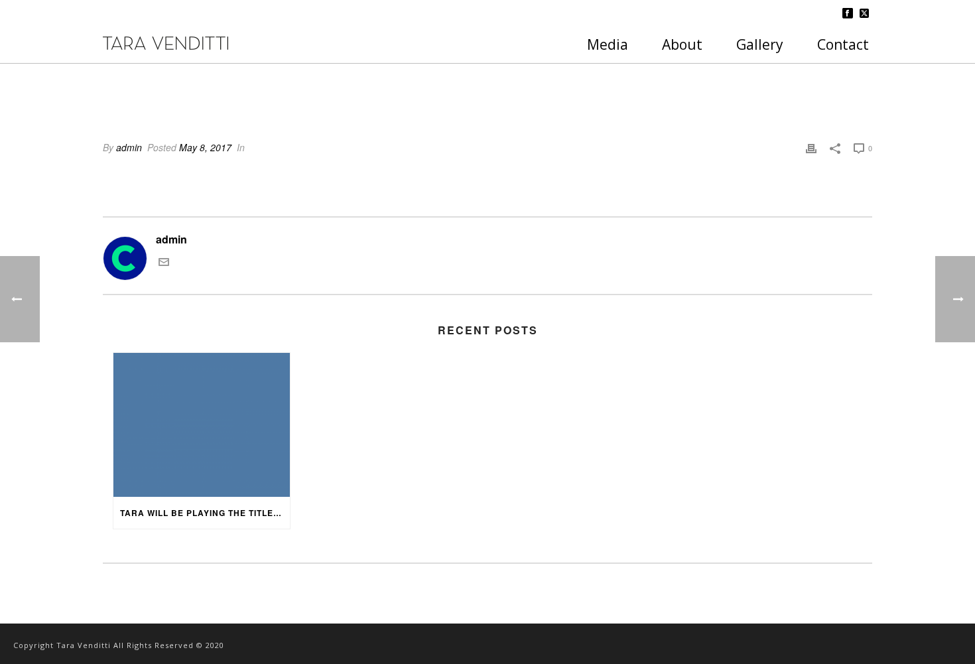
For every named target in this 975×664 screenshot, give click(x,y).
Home (787, 83)
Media (607, 44)
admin (129, 147)
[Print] (811, 148)
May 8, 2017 (205, 147)
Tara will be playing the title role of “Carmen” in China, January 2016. (205, 513)
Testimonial (833, 83)
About (682, 44)
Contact (843, 44)
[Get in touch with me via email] (164, 263)
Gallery (759, 44)
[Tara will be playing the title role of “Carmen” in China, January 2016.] (201, 424)
